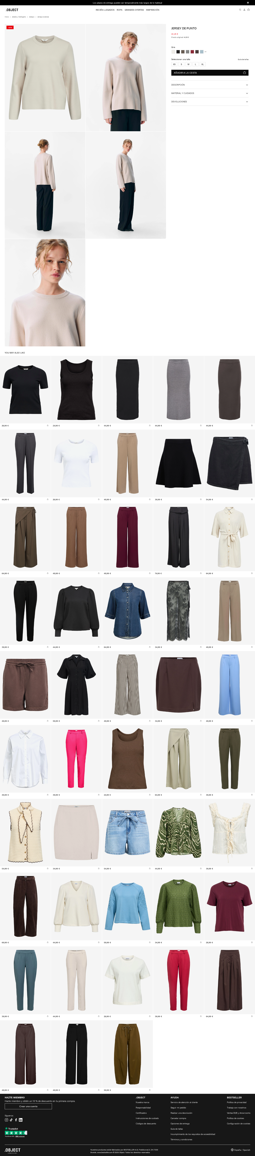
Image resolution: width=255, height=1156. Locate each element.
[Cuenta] (244, 10)
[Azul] (202, 52)
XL (202, 64)
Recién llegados (105, 9)
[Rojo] (192, 52)
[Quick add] (47, 425)
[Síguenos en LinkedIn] (20, 1120)
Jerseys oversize (43, 16)
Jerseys (31, 16)
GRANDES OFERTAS (134, 9)
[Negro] (178, 52)
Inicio (7, 16)
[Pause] (248, 2)
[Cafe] (197, 52)
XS (174, 64)
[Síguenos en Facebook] (16, 1120)
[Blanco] (173, 52)
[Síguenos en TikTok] (11, 1120)
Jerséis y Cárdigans (19, 16)
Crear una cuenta (28, 1106)
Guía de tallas (243, 59)
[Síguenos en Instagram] (6, 1120)
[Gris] (183, 52)
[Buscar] (240, 10)
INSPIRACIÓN (152, 9)
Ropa (119, 9)
